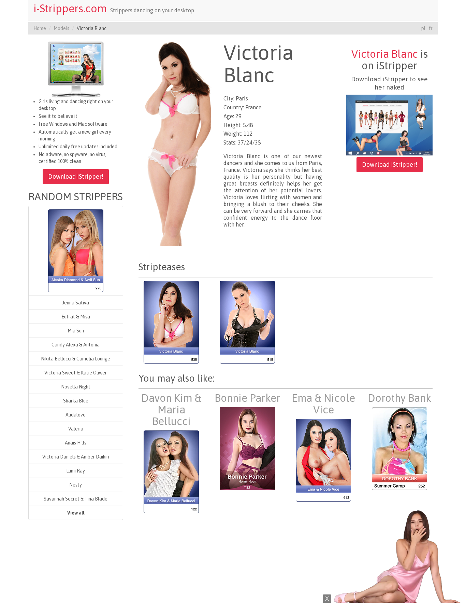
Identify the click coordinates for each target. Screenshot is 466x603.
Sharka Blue (75, 400)
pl (423, 28)
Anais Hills (75, 443)
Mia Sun (76, 330)
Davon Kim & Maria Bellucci (171, 409)
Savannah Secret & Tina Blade (75, 499)
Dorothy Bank (399, 398)
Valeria (75, 428)
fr (431, 28)
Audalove (75, 414)
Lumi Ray (75, 471)
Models (61, 28)
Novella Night (75, 386)
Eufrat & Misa (75, 316)
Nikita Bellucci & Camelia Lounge (75, 358)
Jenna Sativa (75, 302)
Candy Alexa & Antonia (76, 344)
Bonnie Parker (247, 398)
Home (39, 28)
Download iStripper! (75, 176)
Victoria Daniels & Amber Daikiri (75, 457)
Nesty (75, 485)
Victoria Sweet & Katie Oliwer (75, 372)
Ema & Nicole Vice (323, 404)
